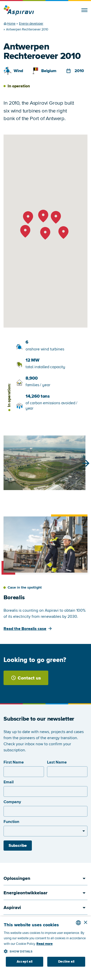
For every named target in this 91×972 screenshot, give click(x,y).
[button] (45, 950)
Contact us (29, 678)
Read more (44, 944)
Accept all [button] (25, 962)
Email (9, 782)
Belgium (48, 70)
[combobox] (78, 922)
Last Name (57, 762)
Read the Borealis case (25, 628)
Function (11, 821)
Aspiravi (12, 907)
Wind (18, 70)
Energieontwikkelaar (26, 893)
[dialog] (45, 944)
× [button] (85, 923)
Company (12, 801)
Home (11, 24)
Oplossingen (17, 878)
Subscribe (18, 845)
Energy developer (31, 24)
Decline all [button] (66, 962)
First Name (14, 762)
